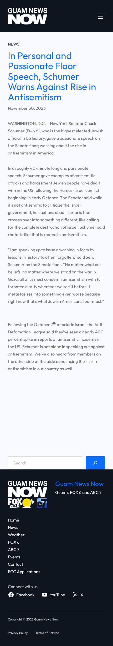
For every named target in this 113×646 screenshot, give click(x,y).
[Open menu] (100, 16)
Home (13, 520)
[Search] (95, 462)
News (13, 44)
